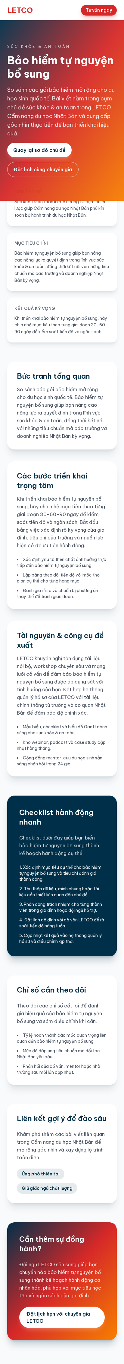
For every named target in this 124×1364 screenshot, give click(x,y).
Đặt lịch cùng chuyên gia (43, 169)
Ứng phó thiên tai (41, 1174)
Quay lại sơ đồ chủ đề (39, 150)
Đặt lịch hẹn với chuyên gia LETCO (58, 1317)
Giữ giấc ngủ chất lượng (47, 1188)
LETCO (20, 10)
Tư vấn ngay (99, 10)
